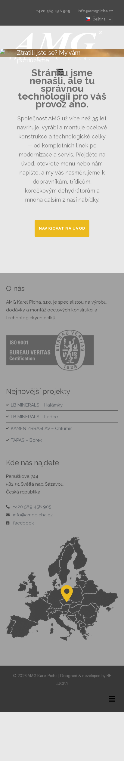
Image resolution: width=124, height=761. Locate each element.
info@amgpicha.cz (95, 11)
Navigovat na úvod (62, 228)
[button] (112, 699)
